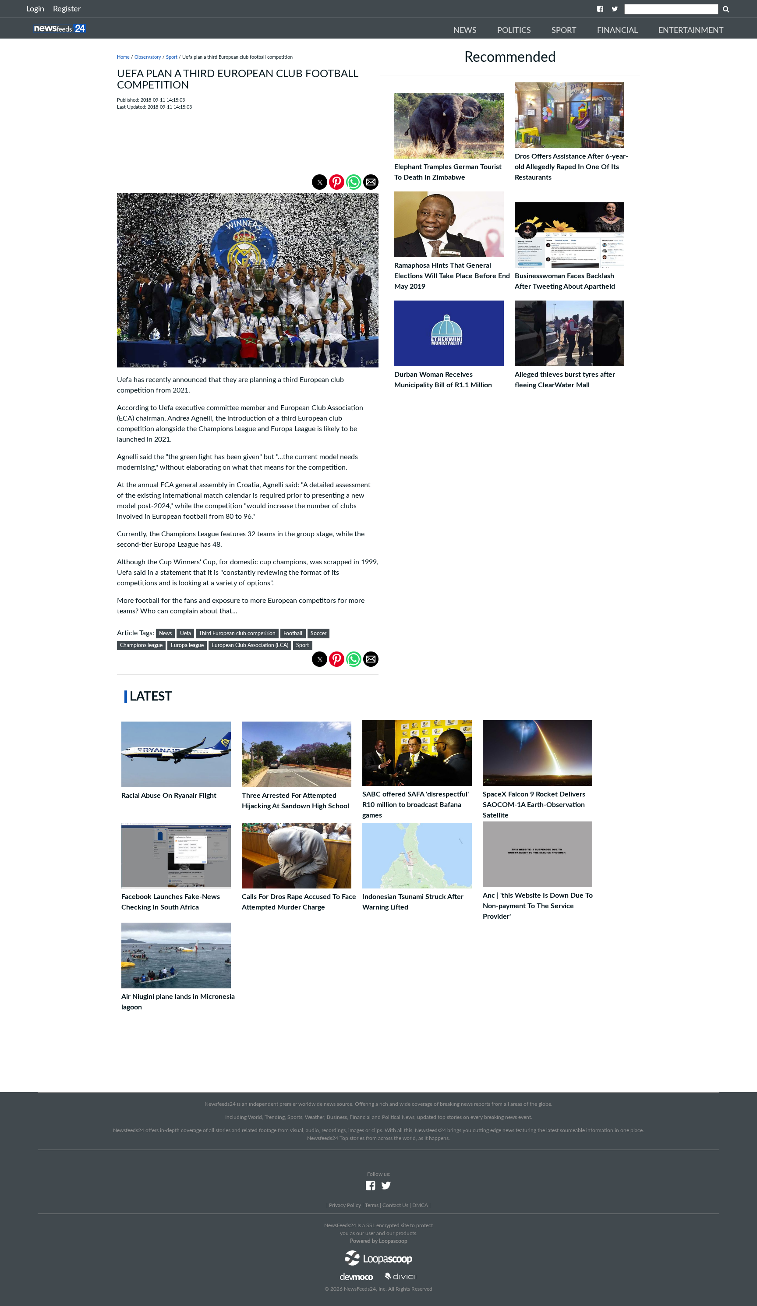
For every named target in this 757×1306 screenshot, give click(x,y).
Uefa (185, 633)
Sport (564, 31)
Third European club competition (237, 633)
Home (123, 57)
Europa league (187, 645)
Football (292, 633)
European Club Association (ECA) (250, 645)
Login (35, 9)
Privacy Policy (345, 1205)
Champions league (141, 645)
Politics (514, 31)
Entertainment (691, 31)
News (465, 31)
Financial (617, 31)
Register (67, 9)
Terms (371, 1205)
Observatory (147, 57)
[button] (319, 182)
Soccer (318, 633)
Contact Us (395, 1205)
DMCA (420, 1205)
